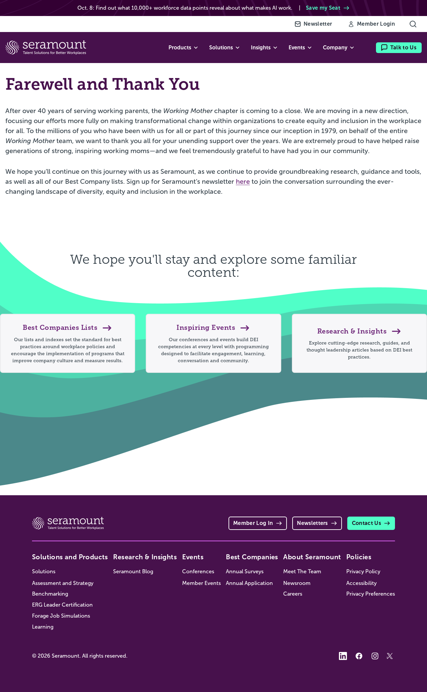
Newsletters (312, 523)
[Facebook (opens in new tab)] (359, 656)
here (243, 181)
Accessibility (361, 583)
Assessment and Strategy (62, 583)
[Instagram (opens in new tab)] (375, 656)
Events (192, 557)
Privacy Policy (363, 571)
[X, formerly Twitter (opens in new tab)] (391, 656)
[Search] (413, 24)
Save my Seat (323, 8)
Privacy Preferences (370, 594)
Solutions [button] (221, 47)
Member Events (201, 583)
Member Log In (253, 523)
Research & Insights (145, 557)
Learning (42, 627)
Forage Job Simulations (61, 616)
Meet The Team (302, 571)
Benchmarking (50, 594)
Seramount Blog (133, 571)
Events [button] (297, 47)
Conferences (198, 571)
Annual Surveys (245, 571)
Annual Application (249, 583)
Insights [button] (261, 47)
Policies (358, 557)
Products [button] (179, 47)
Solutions (43, 571)
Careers (292, 594)
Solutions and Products (70, 557)
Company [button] (335, 47)
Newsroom (297, 583)
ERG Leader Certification (62, 605)
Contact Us (366, 523)
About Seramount (312, 557)
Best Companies (252, 557)
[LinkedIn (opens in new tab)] (343, 656)
